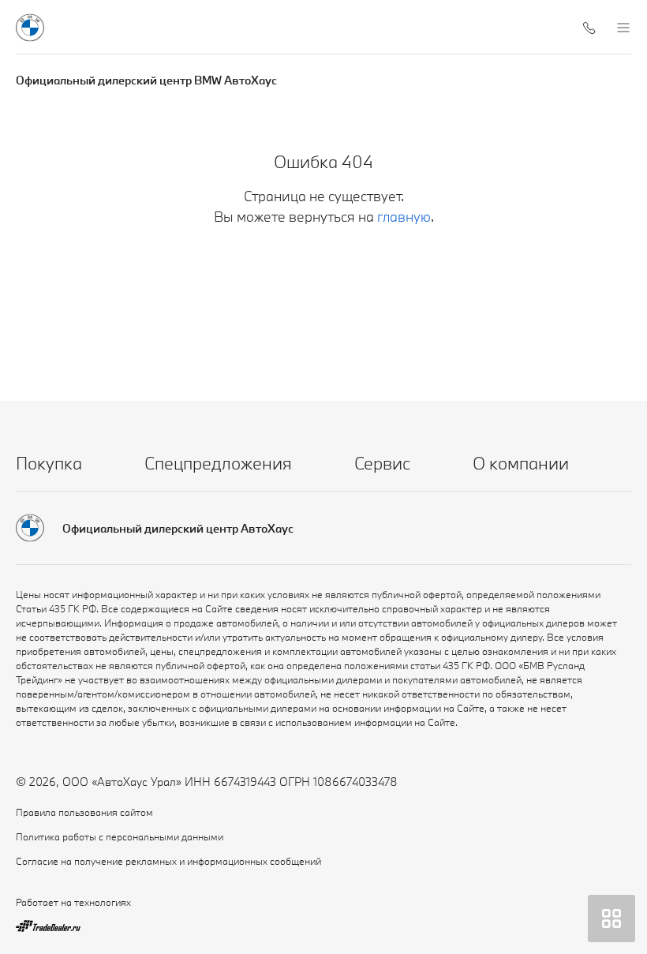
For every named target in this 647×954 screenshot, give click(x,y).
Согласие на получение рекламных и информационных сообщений (168, 861)
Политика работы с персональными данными (119, 836)
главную (404, 217)
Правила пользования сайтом (84, 812)
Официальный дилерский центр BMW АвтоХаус (146, 80)
